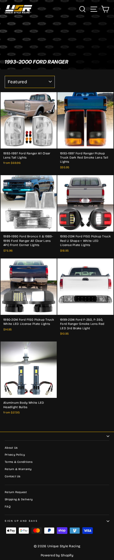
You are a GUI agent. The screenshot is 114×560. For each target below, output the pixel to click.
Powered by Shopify (57, 555)
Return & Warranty (18, 469)
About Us (11, 447)
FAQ (8, 506)
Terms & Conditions (18, 462)
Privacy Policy (15, 454)
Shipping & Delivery (19, 499)
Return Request (16, 492)
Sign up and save (21, 520)
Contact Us (12, 476)
